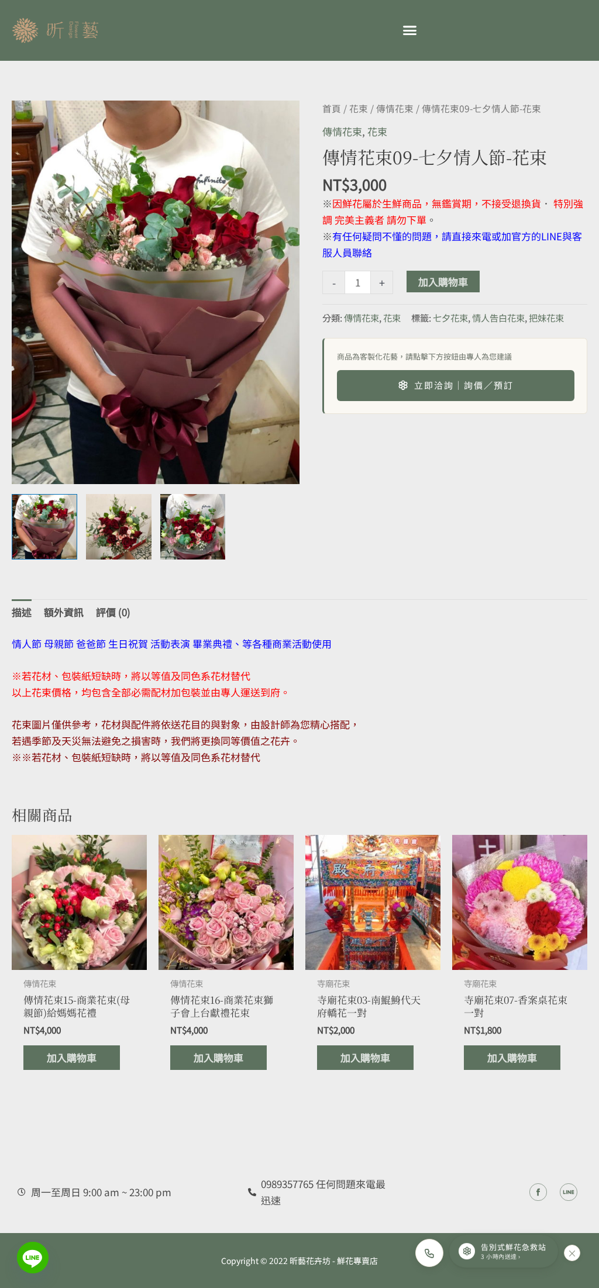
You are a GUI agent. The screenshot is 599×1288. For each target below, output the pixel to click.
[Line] (33, 1257)
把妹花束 (546, 317)
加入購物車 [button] (72, 1057)
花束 (358, 108)
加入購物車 (443, 281)
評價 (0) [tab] (113, 612)
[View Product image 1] (44, 527)
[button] (409, 30)
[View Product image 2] (119, 527)
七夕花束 (450, 317)
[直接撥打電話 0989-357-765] (429, 1253)
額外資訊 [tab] (64, 612)
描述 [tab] (22, 612)
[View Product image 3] (193, 527)
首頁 (331, 108)
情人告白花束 (498, 317)
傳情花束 (395, 108)
